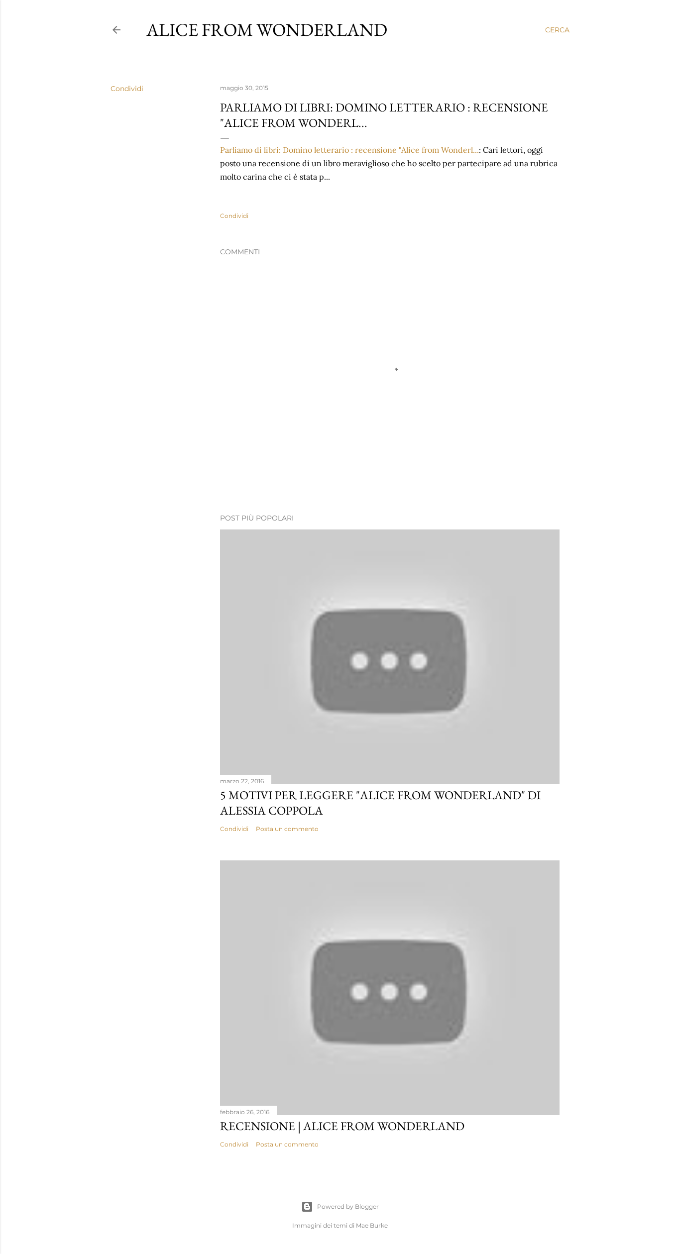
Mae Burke (372, 1225)
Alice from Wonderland (266, 29)
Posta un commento (287, 829)
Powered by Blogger (348, 1206)
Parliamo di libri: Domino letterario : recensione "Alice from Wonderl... (349, 150)
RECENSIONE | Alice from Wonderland (342, 1126)
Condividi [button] (127, 88)
